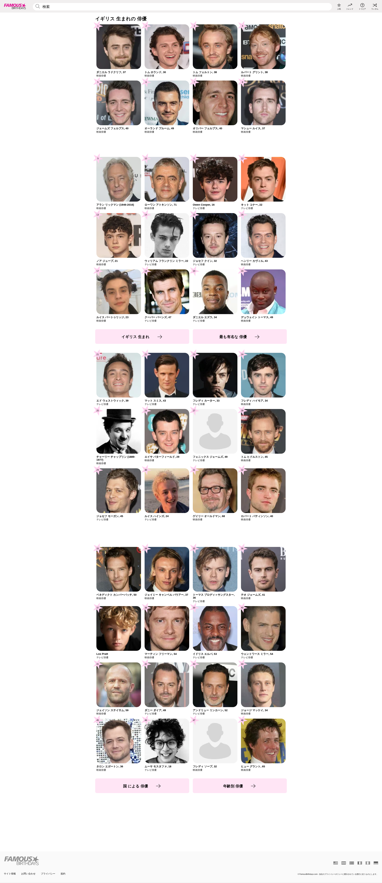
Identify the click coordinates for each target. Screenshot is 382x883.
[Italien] (368, 862)
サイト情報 (10, 873)
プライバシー (48, 873)
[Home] (96, 860)
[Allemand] (376, 862)
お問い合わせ (28, 873)
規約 (63, 873)
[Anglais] (335, 862)
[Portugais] (351, 862)
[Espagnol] (343, 862)
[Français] (360, 862)
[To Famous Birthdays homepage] (15, 6)
